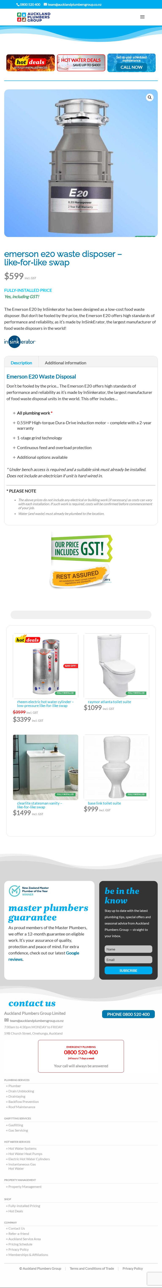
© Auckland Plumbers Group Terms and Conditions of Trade (66, 1268)
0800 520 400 (81, 1052)
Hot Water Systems (22, 1148)
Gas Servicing (18, 1130)
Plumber (14, 1086)
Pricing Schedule (20, 1244)
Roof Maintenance (21, 1107)
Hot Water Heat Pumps (25, 1154)
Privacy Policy (18, 1249)
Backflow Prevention (23, 1102)
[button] (150, 97)
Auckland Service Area (24, 1239)
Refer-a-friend (18, 1233)
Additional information (65, 362)
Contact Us (16, 1228)
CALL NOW (131, 67)
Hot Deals (15, 1211)
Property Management (25, 1186)
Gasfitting (15, 1125)
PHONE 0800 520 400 (128, 1014)
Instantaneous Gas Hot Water (22, 1166)
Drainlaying (16, 1096)
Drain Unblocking (21, 1091)
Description (21, 362)
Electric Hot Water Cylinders (29, 1159)
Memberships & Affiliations (28, 1255)
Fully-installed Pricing (24, 1206)
